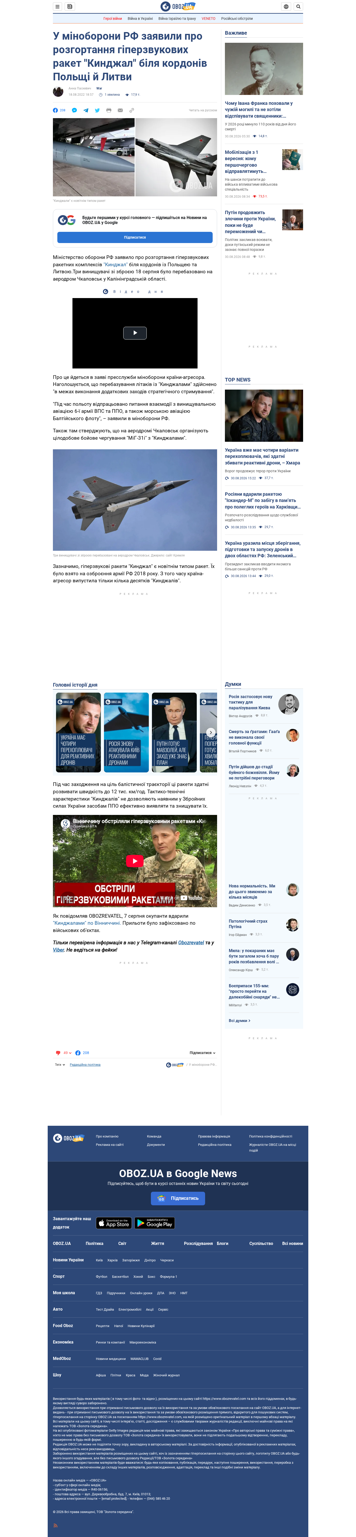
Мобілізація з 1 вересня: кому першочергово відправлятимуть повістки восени (244, 161)
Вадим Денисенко (242, 905)
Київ (99, 1260)
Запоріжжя (131, 1260)
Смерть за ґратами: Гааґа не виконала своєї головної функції (254, 737)
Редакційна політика (85, 1065)
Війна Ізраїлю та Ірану (177, 18)
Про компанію (107, 1136)
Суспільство (261, 1243)
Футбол (101, 1277)
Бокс (151, 1277)
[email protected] (114, 1498)
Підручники (116, 1293)
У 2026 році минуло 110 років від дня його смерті (260, 126)
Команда (154, 1136)
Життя (157, 1243)
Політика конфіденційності (270, 1136)
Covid (157, 1359)
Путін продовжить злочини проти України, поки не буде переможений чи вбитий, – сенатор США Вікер (250, 222)
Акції (150, 1309)
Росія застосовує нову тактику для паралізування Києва (250, 702)
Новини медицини (111, 1359)
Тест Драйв (105, 1309)
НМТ (184, 1293)
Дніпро (150, 1260)
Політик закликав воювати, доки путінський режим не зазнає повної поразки (248, 245)
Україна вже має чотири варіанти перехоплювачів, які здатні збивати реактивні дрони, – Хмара (262, 456)
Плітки (116, 1375)
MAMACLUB (140, 1359)
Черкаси (167, 1260)
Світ (122, 1243)
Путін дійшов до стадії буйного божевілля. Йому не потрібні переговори (254, 772)
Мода (144, 1375)
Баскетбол (120, 1277)
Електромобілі (130, 1309)
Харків (112, 1260)
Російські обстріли (237, 18)
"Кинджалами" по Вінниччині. (87, 923)
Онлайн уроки (141, 1293)
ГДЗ (99, 1293)
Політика (94, 1243)
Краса (130, 1375)
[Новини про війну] (175, 1066)
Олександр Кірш (241, 970)
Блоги (222, 1243)
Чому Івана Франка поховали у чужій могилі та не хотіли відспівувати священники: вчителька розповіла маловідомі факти (261, 109)
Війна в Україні (140, 18)
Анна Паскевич (80, 88)
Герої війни (112, 18)
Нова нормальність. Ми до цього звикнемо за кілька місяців (252, 892)
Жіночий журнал (166, 1375)
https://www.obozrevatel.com (224, 1399)
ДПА (160, 1293)
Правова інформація (214, 1136)
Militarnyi (235, 1005)
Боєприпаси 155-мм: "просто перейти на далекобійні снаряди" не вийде (253, 991)
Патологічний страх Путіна (248, 924)
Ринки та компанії (110, 1342)
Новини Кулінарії (141, 1326)
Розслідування (198, 1243)
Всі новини (292, 1243)
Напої (118, 1326)
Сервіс (163, 1309)
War (99, 88)
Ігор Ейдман (238, 935)
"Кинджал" (115, 265)
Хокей (138, 1277)
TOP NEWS (237, 380)
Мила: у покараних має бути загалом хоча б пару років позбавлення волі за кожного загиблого (254, 956)
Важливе (236, 33)
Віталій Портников (242, 751)
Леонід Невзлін (240, 786)
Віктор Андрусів (240, 716)
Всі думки (238, 1020)
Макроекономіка (143, 1342)
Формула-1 (168, 1277)
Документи (156, 1145)
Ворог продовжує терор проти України (258, 471)
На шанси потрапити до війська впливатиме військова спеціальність (251, 184)
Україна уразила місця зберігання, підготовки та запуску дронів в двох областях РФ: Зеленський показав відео (262, 549)
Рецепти (102, 1326)
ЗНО (172, 1293)
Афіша (101, 1375)
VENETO (209, 18)
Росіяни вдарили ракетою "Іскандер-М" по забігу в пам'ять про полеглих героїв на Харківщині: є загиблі (264, 500)
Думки (233, 684)
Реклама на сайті (110, 1145)
